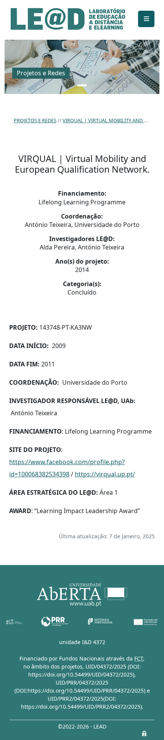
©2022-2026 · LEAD (82, 726)
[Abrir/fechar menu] (146, 19)
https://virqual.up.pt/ (105, 474)
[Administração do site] (144, 733)
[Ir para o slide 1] (82, 85)
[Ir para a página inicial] (68, 19)
